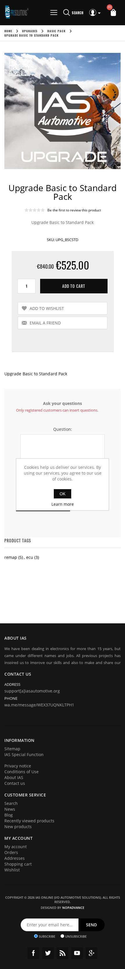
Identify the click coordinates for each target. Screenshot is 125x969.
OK (62, 493)
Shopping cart (18, 864)
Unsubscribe (76, 936)
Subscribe (47, 936)
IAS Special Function (24, 754)
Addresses (14, 858)
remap (10, 557)
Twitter (48, 953)
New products (18, 826)
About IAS (13, 777)
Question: (62, 429)
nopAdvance (73, 907)
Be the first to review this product (74, 210)
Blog (8, 815)
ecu (29, 557)
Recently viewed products (29, 820)
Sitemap (12, 748)
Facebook (33, 953)
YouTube (77, 953)
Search (11, 803)
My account (15, 846)
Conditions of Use (21, 771)
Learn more (62, 504)
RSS (62, 953)
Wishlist (12, 870)
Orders (11, 852)
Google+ (91, 953)
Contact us (14, 783)
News (9, 809)
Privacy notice (17, 766)
